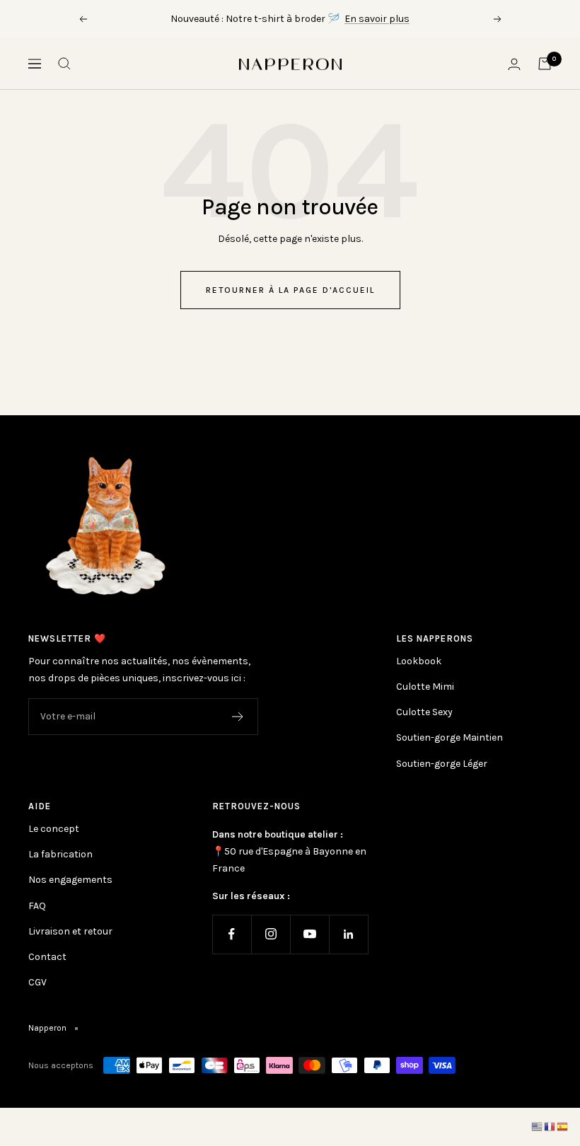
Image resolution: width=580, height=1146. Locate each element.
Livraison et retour (70, 931)
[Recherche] (64, 63)
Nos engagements (70, 880)
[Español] (563, 1127)
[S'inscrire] (238, 717)
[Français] (550, 1127)
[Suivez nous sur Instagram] (270, 934)
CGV (37, 982)
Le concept (53, 829)
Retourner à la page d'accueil (290, 290)
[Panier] (545, 63)
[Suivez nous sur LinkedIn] (348, 934)
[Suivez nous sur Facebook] (231, 934)
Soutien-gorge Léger (441, 764)
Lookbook (418, 661)
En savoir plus (377, 19)
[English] (537, 1127)
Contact (47, 957)
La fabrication (60, 854)
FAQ (37, 906)
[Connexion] (514, 64)
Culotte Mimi (425, 687)
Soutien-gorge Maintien (449, 737)
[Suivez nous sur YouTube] (309, 934)
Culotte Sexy (424, 712)
